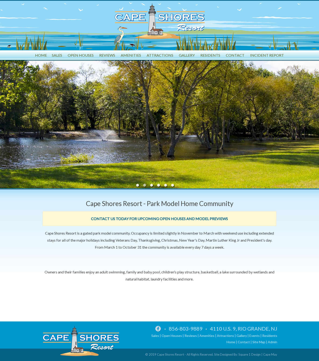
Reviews (190, 336)
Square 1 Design (249, 354)
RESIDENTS (210, 55)
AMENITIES (131, 55)
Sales (155, 336)
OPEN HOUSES (81, 55)
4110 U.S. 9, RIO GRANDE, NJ (243, 328)
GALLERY (187, 55)
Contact (244, 342)
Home (231, 342)
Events (254, 336)
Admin (272, 342)
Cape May (270, 354)
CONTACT (235, 55)
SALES (57, 55)
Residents (269, 336)
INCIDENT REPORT (267, 55)
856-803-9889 (185, 328)
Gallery (242, 336)
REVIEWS (107, 55)
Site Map (258, 342)
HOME (41, 55)
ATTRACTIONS (160, 55)
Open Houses (172, 336)
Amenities (206, 336)
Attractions (225, 336)
